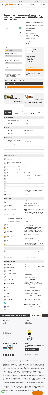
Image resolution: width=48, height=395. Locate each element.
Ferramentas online (32, 112)
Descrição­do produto (16, 112)
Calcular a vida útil (12, 84)
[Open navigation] (3, 4)
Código (6, 47)
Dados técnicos (8, 112)
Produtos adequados (24, 112)
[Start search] (44, 7)
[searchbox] (23, 7)
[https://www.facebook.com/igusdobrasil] (4, 355)
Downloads (40, 112)
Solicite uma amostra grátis (12, 87)
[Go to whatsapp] (2, 391)
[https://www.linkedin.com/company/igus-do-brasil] (8, 355)
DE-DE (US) (43, 4)
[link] (24, 84)
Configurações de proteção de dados (18, 361)
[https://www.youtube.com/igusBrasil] (11, 355)
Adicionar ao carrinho (31, 70)
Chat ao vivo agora (38, 392)
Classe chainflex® (29, 45)
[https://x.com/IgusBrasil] (13, 355)
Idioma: (29, 354)
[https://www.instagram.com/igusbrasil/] (6, 355)
